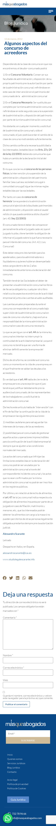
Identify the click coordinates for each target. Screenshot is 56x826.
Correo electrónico (13, 667)
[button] (51, 11)
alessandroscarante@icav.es (17, 552)
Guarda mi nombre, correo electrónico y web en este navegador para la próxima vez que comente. (28, 696)
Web (5, 680)
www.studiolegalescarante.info (19, 559)
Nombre (8, 655)
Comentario (10, 617)
